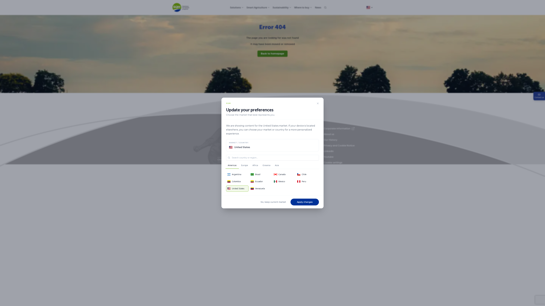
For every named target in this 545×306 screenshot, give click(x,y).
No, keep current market (273, 202)
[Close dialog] (318, 103)
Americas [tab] (232, 165)
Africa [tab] (255, 165)
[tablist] (253, 166)
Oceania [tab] (266, 165)
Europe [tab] (244, 165)
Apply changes (305, 202)
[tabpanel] (272, 181)
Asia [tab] (277, 165)
